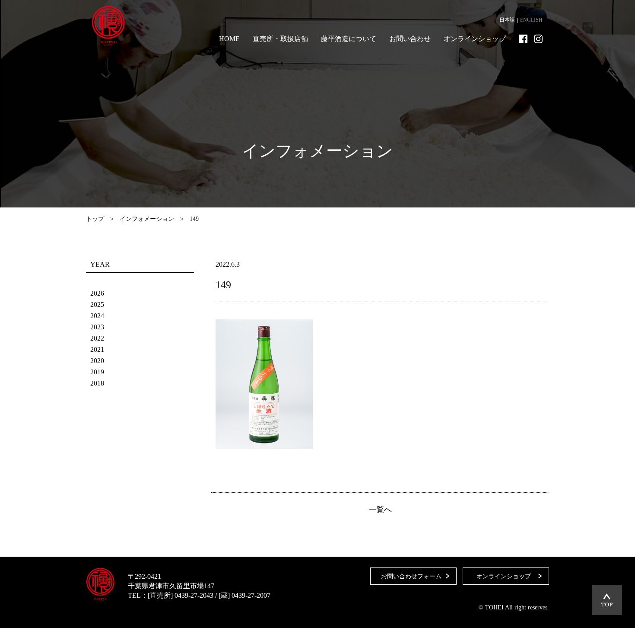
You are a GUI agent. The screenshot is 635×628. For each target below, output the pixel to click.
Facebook (523, 39)
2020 (97, 360)
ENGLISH (531, 19)
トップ (95, 219)
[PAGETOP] (607, 600)
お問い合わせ (410, 38)
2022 (97, 338)
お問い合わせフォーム (411, 576)
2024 (97, 315)
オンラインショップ (475, 38)
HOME (229, 38)
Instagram (538, 39)
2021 (97, 349)
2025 (97, 304)
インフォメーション (147, 219)
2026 (97, 293)
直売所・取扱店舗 (280, 38)
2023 (97, 327)
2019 (97, 372)
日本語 (507, 19)
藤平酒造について (348, 38)
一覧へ (380, 509)
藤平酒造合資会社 (108, 26)
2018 (97, 383)
